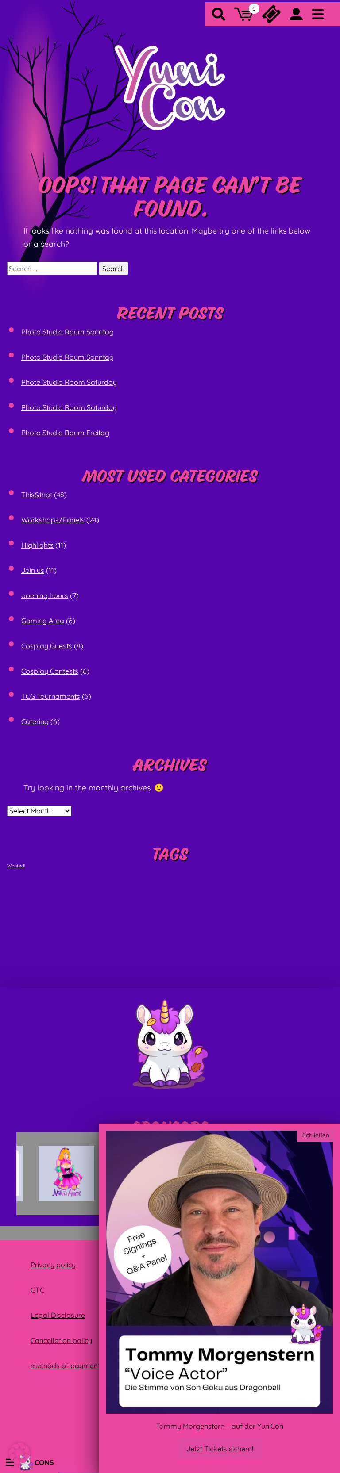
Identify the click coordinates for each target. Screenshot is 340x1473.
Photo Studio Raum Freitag (65, 432)
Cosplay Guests (46, 645)
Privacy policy (53, 1264)
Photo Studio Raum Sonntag (67, 331)
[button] (19, 1453)
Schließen (315, 1135)
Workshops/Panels (53, 519)
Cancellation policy (61, 1340)
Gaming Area (42, 620)
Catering (35, 721)
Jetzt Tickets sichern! (219, 1448)
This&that (36, 494)
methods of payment (65, 1365)
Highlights (37, 545)
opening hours (44, 595)
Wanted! (16, 866)
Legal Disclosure (58, 1315)
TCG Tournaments (50, 696)
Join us (32, 570)
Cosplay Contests (49, 671)
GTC (37, 1289)
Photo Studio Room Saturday (69, 382)
